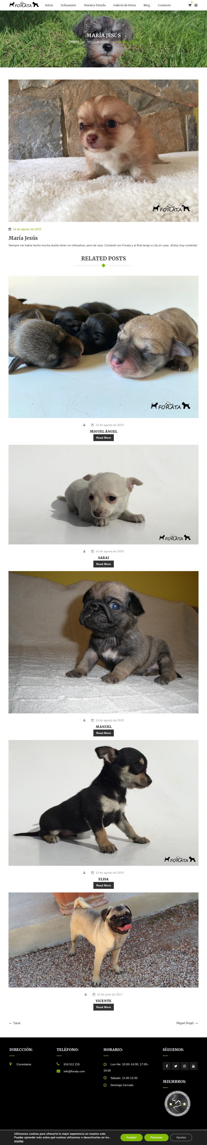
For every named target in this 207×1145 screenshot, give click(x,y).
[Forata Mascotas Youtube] (193, 1066)
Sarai (103, 558)
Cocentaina (24, 1064)
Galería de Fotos (124, 5)
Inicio (49, 5)
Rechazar (156, 1137)
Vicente (103, 1001)
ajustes (18, 1141)
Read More (103, 437)
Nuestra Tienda (95, 5)
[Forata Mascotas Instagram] (185, 1066)
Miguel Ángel (103, 431)
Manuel (104, 727)
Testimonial (98, 42)
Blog (147, 5)
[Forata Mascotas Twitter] (176, 1066)
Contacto (164, 5)
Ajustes (181, 1137)
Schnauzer (68, 5)
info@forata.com (74, 1071)
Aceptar (132, 1137)
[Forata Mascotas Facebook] (167, 1066)
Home (74, 42)
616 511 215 (72, 1064)
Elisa (103, 879)
